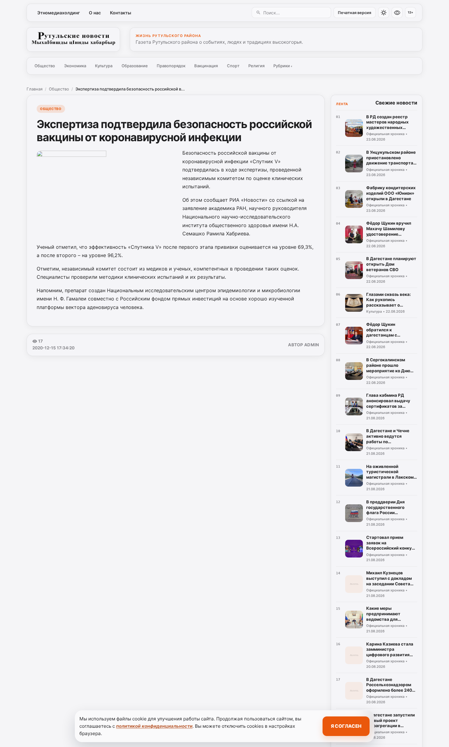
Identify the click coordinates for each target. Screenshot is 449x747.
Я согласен (346, 726)
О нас (95, 12)
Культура (103, 65)
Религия (256, 65)
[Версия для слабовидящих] (397, 12)
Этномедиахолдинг (58, 12)
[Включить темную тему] (383, 12)
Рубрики (282, 65)
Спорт (233, 65)
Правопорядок (171, 65)
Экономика (75, 65)
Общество (45, 65)
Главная (34, 88)
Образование (135, 65)
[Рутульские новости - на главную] (73, 39)
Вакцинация (206, 65)
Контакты (120, 12)
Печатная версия (354, 12)
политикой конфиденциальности (154, 726)
